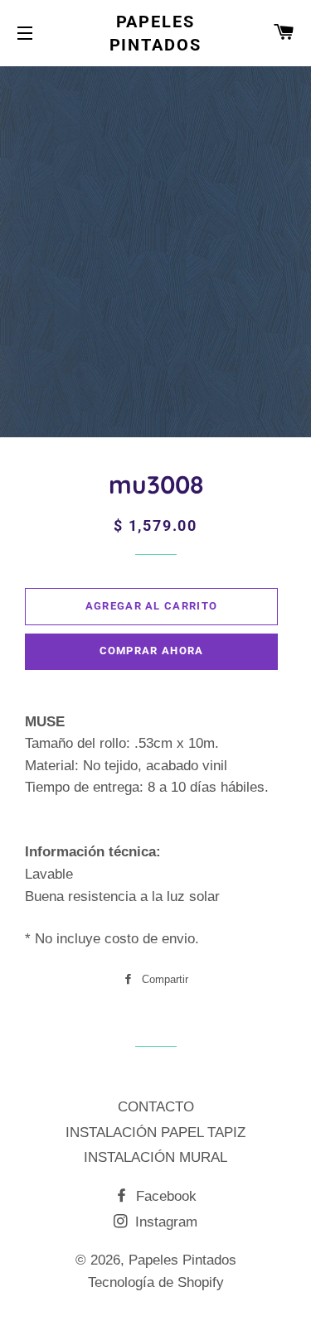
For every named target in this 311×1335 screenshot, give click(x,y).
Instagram (164, 1222)
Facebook (164, 1196)
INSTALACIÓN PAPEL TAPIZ (155, 1132)
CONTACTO (156, 1107)
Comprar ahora (152, 650)
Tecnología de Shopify (156, 1282)
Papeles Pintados (155, 33)
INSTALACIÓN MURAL (155, 1157)
